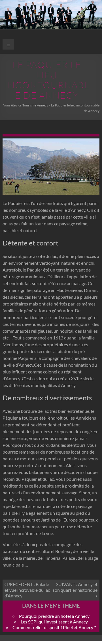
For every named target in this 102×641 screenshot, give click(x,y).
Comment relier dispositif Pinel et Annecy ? (54, 627)
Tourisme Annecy (35, 105)
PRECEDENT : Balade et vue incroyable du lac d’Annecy (27, 590)
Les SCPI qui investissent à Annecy (54, 621)
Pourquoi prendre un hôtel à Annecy (54, 616)
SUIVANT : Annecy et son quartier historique (75, 587)
